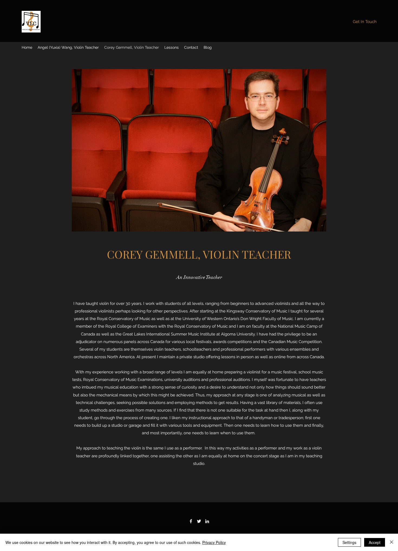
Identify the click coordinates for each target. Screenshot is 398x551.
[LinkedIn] (207, 521)
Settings (349, 542)
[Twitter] (199, 521)
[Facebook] (191, 521)
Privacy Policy (214, 542)
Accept (374, 542)
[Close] (391, 542)
